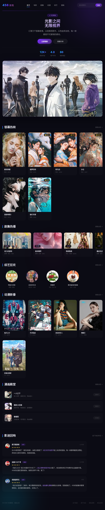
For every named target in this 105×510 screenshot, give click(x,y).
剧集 (42, 5)
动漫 (49, 5)
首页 (28, 5)
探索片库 (60, 41)
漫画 (62, 5)
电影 (35, 5)
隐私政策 (91, 503)
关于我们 (75, 503)
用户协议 (83, 503)
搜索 (98, 5)
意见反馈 (100, 503)
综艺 (55, 5)
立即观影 (44, 41)
